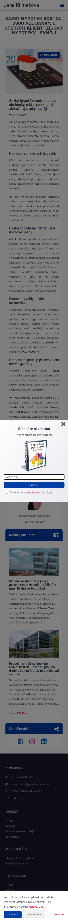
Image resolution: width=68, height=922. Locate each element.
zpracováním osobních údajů (38, 492)
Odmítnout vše (33, 914)
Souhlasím (12, 914)
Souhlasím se (17, 492)
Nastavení (59, 914)
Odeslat (34, 485)
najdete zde (36, 906)
